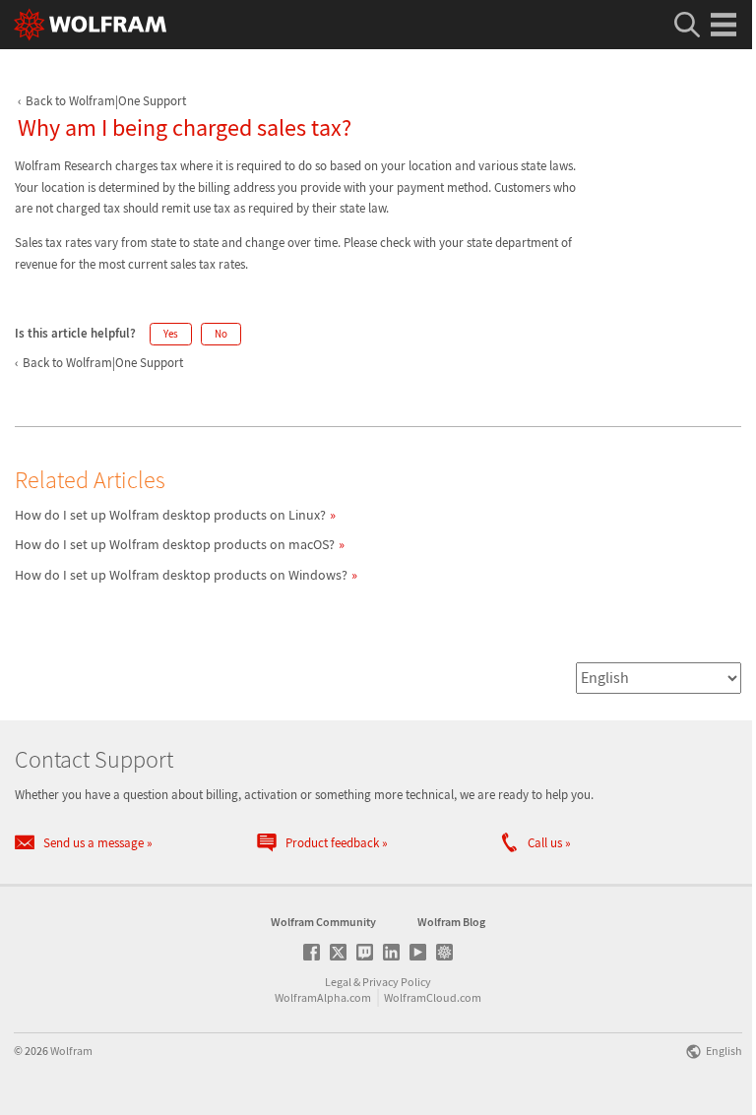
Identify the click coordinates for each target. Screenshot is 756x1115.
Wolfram (71, 1050)
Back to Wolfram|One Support (106, 101)
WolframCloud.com (432, 997)
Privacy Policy (396, 981)
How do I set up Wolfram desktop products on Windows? (181, 575)
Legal (338, 981)
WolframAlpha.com (323, 997)
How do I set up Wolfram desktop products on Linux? (170, 515)
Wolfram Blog (451, 921)
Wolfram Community (323, 921)
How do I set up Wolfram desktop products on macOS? (175, 544)
